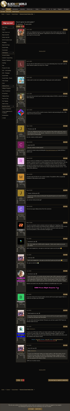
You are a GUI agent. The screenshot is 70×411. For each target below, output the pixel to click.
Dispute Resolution (6, 108)
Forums (8, 9)
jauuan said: (30, 145)
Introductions (5, 115)
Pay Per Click (5, 98)
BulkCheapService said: (33, 313)
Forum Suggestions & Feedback (7, 112)
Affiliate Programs (6, 88)
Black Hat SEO (5, 35)
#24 (66, 93)
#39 (66, 345)
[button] (34, 9)
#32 (66, 222)
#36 (66, 294)
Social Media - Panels (7, 78)
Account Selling (5, 55)
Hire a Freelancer (6, 91)
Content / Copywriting (7, 58)
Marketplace (15, 9)
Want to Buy (5, 103)
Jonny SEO (38, 339)
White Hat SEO (5, 37)
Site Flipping (5, 101)
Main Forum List (6, 32)
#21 (66, 29)
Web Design (5, 80)
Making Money (5, 96)
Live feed (3, 11)
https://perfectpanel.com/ (52, 150)
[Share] (64, 29)
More (3, 83)
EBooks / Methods (6, 60)
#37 (66, 310)
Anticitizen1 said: (31, 241)
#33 (66, 238)
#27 (66, 142)
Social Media (5, 47)
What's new (29, 9)
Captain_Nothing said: (33, 193)
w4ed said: (30, 257)
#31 (66, 206)
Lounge (4, 118)
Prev (19, 26)
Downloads (5, 50)
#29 (66, 174)
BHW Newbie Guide (7, 40)
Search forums (15, 11)
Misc (3, 65)
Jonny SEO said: (31, 348)
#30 (66, 190)
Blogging (4, 42)
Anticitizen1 (20, 24)
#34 (66, 254)
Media (37, 9)
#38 (66, 326)
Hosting (4, 63)
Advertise (22, 9)
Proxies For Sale (6, 68)
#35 (66, 271)
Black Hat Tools (6, 45)
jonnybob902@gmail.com (58, 339)
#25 (66, 109)
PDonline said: (31, 129)
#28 (66, 158)
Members (43, 9)
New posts (8, 11)
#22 (66, 61)
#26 (66, 126)
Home (3, 9)
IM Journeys (5, 93)
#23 (66, 77)
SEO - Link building (6, 70)
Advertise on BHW (42, 51)
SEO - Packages (6, 73)
